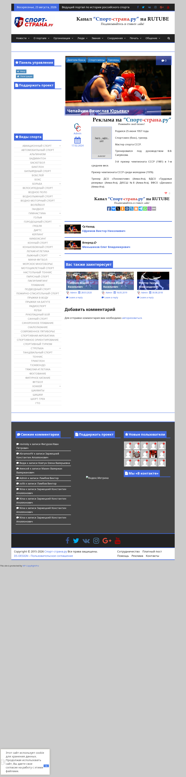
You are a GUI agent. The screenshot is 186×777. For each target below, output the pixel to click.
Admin (77, 133)
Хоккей (37, 386)
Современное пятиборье (38, 331)
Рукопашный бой (38, 314)
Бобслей (38, 175)
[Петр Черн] (136, 445)
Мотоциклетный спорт (37, 268)
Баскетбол (37, 162)
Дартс (38, 230)
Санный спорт (38, 318)
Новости (21, 38)
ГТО (37, 403)
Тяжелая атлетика (37, 369)
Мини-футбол (37, 259)
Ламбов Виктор (49, 478)
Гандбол (38, 209)
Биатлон (38, 166)
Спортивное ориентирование (38, 339)
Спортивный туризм (37, 344)
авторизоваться (132, 318)
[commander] (128, 454)
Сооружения (115, 38)
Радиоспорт (37, 306)
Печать (134, 38)
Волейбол (38, 204)
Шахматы (37, 390)
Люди (81, 38)
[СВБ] (136, 462)
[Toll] (128, 445)
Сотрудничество (128, 551)
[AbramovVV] (145, 462)
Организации (62, 38)
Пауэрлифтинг (38, 280)
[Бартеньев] (161, 454)
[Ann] (145, 445)
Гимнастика (37, 213)
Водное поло (37, 192)
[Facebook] (67, 540)
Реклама (137, 556)
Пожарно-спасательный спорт (37, 293)
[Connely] (153, 445)
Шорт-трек (38, 398)
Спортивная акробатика (37, 335)
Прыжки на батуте (37, 301)
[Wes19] (136, 454)
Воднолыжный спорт (38, 196)
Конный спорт (38, 242)
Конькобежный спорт (38, 247)
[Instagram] (96, 540)
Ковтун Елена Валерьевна (54, 463)
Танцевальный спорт (38, 352)
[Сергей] (161, 462)
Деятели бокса (76, 60)
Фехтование (37, 373)
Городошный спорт (38, 221)
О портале (40, 38)
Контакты (152, 556)
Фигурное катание (37, 377)
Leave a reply (76, 297)
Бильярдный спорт (37, 171)
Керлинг (37, 234)
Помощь (123, 556)
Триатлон (38, 361)
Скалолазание (38, 327)
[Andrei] (128, 462)
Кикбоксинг (37, 238)
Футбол (38, 382)
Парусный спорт (37, 276)
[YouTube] (117, 540)
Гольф (37, 217)
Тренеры (113, 60)
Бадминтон (37, 158)
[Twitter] (75, 540)
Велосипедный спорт (38, 188)
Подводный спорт (38, 289)
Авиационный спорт (37, 145)
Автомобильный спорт (37, 150)
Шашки (38, 394)
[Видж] (153, 462)
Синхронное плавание (38, 323)
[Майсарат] (153, 454)
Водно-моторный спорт (38, 200)
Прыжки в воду (37, 297)
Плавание (38, 285)
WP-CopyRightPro (31, 565)
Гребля (37, 226)
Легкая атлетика (38, 251)
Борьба (37, 183)
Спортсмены (97, 60)
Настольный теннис (37, 272)
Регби (38, 310)
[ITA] (145, 454)
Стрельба (37, 348)
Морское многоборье (38, 263)
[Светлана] (161, 445)
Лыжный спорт (37, 255)
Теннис (38, 356)
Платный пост (152, 551)
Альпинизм (38, 154)
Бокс (37, 179)
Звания (96, 38)
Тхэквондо (37, 365)
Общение (151, 38)
